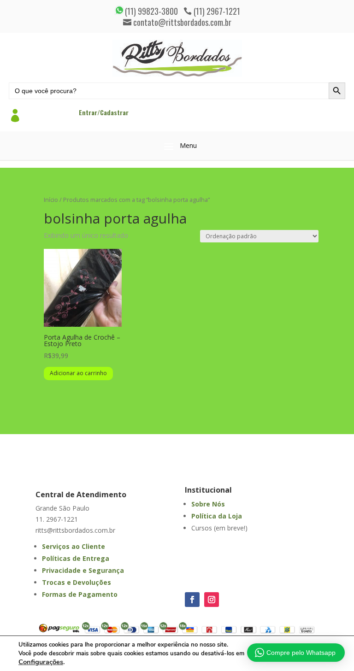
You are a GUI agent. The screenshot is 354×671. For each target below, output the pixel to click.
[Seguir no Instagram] (211, 599)
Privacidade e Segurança (83, 570)
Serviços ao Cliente (73, 546)
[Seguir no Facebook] (192, 599)
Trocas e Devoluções (76, 582)
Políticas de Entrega (75, 558)
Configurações (40, 662)
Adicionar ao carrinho (78, 373)
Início (51, 199)
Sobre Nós (208, 504)
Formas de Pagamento (80, 594)
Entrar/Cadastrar (104, 112)
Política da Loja (216, 516)
